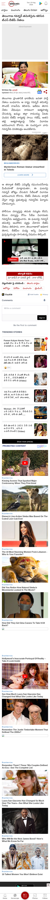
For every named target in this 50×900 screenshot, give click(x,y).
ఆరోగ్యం (44, 10)
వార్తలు (4, 10)
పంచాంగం (15, 10)
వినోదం (16, 288)
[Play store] (40, 3)
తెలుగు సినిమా (30, 10)
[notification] (45, 3)
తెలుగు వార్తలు (33, 283)
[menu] (4, 3)
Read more (13, 259)
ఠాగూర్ (14, 90)
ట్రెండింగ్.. (39, 288)
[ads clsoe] (48, 885)
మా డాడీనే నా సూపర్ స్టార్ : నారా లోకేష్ (25, 278)
